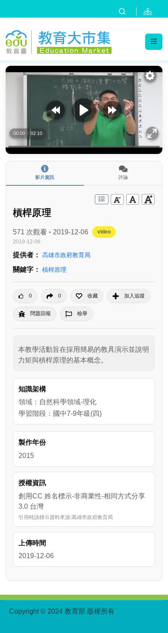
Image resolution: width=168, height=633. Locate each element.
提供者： (26, 254)
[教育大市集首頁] (59, 40)
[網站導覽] (149, 11)
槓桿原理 (54, 269)
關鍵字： (26, 269)
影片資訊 (44, 177)
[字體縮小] (117, 199)
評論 (123, 177)
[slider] (84, 146)
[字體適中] (133, 199)
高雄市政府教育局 (66, 255)
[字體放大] (148, 199)
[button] (86, 296)
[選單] (153, 42)
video (104, 232)
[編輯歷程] (102, 199)
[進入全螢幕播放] (152, 133)
